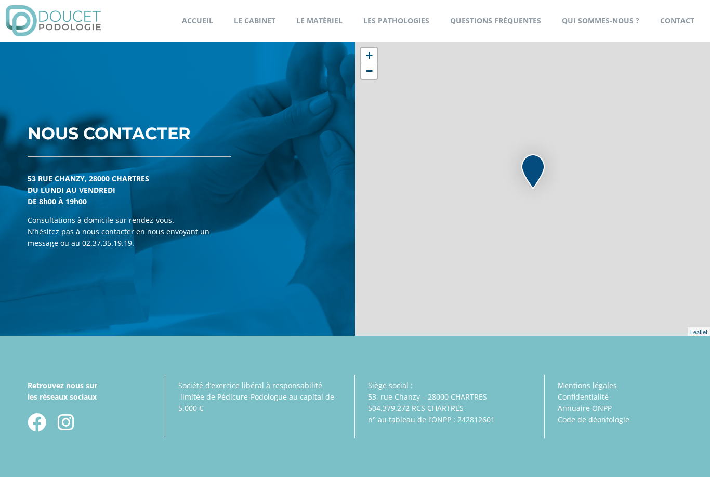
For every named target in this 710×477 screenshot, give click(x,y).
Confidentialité (583, 397)
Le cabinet (254, 20)
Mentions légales (587, 385)
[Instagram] (66, 422)
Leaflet (698, 331)
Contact (677, 20)
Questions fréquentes (495, 20)
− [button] (369, 70)
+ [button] (369, 55)
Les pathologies (396, 20)
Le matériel (319, 20)
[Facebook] (37, 422)
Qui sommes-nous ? (600, 20)
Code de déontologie (593, 420)
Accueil (197, 20)
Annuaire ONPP (585, 408)
